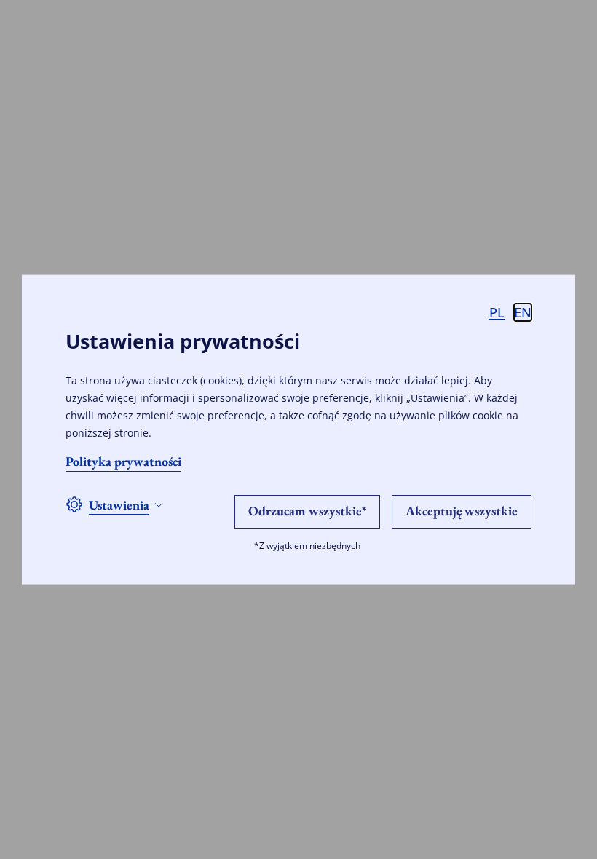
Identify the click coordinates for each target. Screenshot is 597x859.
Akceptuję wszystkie (462, 510)
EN (522, 312)
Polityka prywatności (123, 460)
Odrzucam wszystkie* (307, 510)
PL (497, 312)
